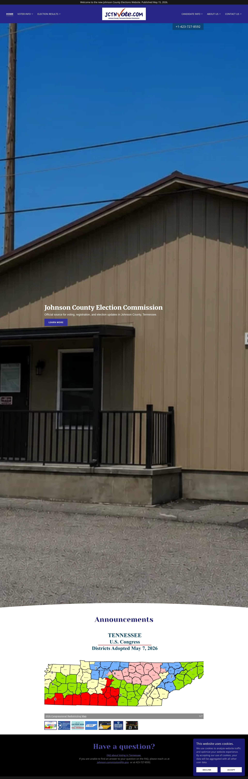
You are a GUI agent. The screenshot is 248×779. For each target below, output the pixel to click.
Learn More (56, 322)
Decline (207, 770)
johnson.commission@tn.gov (113, 762)
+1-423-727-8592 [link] (188, 26)
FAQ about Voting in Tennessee (124, 755)
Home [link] (9, 13)
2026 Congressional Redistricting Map (65, 716)
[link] (124, 13)
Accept (231, 770)
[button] (25, 13)
